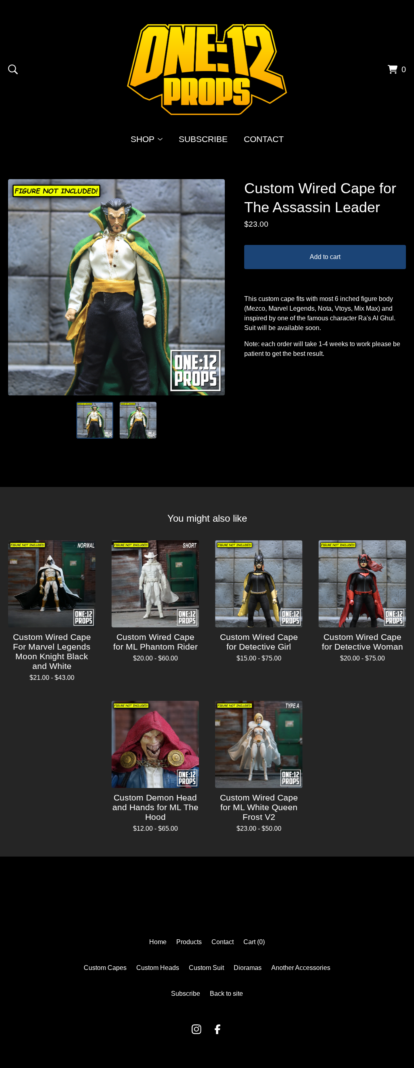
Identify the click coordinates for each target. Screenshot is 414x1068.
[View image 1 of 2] (94, 420)
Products (189, 941)
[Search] (13, 69)
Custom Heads (157, 967)
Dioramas (248, 967)
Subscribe (203, 139)
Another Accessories (300, 967)
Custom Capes (105, 967)
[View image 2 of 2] (138, 420)
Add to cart (325, 256)
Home (158, 941)
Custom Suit (206, 967)
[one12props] (207, 69)
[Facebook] (217, 1029)
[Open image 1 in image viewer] (116, 287)
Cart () (254, 941)
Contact (264, 139)
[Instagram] (196, 1029)
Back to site (226, 993)
